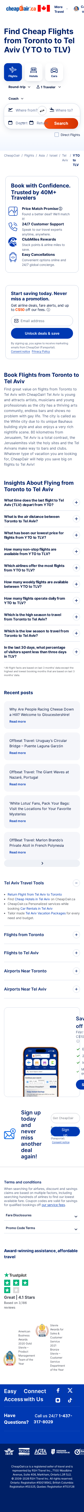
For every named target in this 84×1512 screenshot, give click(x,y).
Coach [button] (14, 98)
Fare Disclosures (19, 1215)
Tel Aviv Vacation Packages (46, 913)
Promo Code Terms (20, 1228)
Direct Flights (70, 135)
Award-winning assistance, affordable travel (41, 1253)
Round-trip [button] (17, 87)
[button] (48, 87)
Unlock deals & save (42, 333)
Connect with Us (35, 1395)
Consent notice (20, 351)
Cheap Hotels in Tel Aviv (32, 899)
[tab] (13, 72)
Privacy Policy (41, 351)
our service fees (53, 1205)
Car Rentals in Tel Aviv (36, 908)
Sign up (65, 1131)
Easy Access (13, 1395)
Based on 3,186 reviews (19, 1302)
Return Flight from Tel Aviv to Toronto (35, 894)
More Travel (59, 9)
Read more (17, 721)
